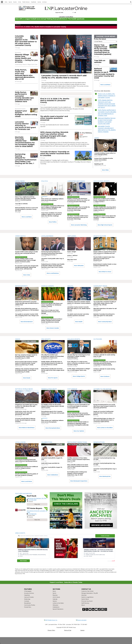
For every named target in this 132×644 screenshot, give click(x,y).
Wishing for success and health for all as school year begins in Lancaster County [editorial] (78, 406)
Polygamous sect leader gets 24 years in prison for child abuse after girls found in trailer (26, 406)
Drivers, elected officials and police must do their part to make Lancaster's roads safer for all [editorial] (78, 414)
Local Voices (20, 442)
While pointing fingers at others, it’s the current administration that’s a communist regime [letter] (104, 420)
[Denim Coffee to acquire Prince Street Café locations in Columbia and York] (105, 243)
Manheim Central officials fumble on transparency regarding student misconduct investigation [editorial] (78, 423)
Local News (20, 181)
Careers (82, 630)
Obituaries (71, 236)
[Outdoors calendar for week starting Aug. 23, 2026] (105, 346)
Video (96, 138)
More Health (78, 321)
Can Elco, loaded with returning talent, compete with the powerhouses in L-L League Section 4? (104, 208)
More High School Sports (105, 225)
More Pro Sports (53, 377)
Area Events (20, 533)
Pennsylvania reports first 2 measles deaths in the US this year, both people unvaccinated (52, 413)
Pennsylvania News (49, 389)
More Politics (53, 222)
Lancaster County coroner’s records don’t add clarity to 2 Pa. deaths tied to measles (63, 76)
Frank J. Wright (71, 251)
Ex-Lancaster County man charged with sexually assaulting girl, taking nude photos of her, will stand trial (26, 267)
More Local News (105, 84)
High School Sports (102, 181)
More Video (105, 170)
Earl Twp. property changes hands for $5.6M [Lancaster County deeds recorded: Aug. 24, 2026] (26, 356)
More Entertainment (27, 321)
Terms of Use (67, 630)
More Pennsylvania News (53, 428)
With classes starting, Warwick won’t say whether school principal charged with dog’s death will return (54, 135)
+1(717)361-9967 (32, 500)
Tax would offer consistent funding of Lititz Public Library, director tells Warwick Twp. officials (104, 303)
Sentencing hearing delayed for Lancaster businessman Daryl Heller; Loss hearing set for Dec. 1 (25, 158)
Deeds (17, 339)
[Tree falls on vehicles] (113, 62)
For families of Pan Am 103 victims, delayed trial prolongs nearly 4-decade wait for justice (52, 406)
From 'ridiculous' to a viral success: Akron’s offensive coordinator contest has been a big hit (78, 363)
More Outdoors (104, 376)
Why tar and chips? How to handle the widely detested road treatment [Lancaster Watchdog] (78, 208)
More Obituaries (79, 265)
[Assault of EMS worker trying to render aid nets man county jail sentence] (27, 243)
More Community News (105, 321)
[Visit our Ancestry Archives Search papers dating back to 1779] (101, 510)
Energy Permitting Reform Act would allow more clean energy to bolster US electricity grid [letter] (104, 406)
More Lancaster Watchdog (79, 225)
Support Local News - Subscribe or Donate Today (66, 582)
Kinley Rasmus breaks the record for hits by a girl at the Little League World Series (52, 370)
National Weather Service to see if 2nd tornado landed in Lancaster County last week (104, 73)
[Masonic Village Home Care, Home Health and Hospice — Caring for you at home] (34, 54)
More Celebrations (52, 475)
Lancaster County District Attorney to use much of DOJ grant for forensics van (25, 125)
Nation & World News (24, 389)
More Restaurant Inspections (78, 481)
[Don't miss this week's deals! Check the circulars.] (66, 510)
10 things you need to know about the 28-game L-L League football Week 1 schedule (104, 217)
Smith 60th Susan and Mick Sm (50, 463)
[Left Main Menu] (2, 2)
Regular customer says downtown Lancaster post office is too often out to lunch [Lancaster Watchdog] (78, 200)
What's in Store (100, 236)
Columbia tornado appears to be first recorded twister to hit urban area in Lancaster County (26, 40)
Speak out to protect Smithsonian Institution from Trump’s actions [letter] (103, 413)
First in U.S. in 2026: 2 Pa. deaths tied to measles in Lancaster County (41, 27)
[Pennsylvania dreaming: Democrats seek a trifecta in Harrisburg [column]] (27, 450)
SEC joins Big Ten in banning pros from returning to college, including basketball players (78, 356)
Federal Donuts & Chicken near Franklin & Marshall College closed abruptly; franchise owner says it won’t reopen (52, 265)
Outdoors (98, 339)
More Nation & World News (26, 427)
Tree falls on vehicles (99, 61)
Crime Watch (20, 236)
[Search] (131, 2)
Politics (44, 181)
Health (70, 286)
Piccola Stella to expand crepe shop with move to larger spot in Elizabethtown (104, 258)
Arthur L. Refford (72, 255)
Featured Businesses (23, 493)
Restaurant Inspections (77, 442)
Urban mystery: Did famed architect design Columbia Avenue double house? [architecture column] (51, 320)
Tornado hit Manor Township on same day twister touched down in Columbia (55, 153)
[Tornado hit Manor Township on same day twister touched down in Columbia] (83, 155)
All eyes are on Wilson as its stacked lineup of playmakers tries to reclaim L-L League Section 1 (104, 200)
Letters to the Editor (102, 389)
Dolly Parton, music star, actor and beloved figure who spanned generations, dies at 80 (25, 74)
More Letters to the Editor (105, 427)
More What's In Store (105, 271)
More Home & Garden (53, 328)
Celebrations (46, 442)
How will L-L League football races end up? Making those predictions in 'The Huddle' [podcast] (50, 19)
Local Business (47, 236)
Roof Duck (31, 496)
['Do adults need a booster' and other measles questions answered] (83, 120)
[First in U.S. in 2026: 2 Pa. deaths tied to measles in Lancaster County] (83, 102)
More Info (37, 504)
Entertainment (21, 286)
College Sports (73, 339)
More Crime (26, 275)
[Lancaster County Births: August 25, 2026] (53, 450)
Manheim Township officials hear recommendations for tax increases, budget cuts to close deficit (25, 141)
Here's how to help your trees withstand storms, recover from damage (50, 312)
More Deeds (26, 378)
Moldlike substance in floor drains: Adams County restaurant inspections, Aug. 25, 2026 (78, 459)
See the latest (101, 39)
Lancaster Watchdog (76, 181)
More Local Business (53, 273)
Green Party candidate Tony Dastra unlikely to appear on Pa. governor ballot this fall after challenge (51, 214)
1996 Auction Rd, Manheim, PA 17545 (36, 498)
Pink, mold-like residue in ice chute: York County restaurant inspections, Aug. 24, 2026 (77, 466)
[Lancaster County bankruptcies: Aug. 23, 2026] (105, 450)
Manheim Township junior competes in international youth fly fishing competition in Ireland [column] (104, 363)
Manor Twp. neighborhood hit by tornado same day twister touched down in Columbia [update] (102, 49)
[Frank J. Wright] (79, 243)
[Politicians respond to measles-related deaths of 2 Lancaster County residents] (79, 293)
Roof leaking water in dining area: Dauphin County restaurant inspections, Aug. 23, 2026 (77, 473)
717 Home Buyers (34, 508)
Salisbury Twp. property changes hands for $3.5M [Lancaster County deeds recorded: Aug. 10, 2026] (26, 370)
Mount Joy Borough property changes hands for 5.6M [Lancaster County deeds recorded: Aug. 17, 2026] (26, 363)
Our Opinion (72, 389)
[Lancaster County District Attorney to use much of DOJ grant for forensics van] (34, 123)
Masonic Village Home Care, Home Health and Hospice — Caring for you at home (26, 58)
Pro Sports (46, 339)
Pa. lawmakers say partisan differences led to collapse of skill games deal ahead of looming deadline (52, 207)
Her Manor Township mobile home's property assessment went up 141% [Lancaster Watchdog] (77, 217)
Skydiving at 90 (98, 164)
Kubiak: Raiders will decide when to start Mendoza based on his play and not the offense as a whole (52, 363)
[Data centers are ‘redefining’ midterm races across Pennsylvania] (53, 188)
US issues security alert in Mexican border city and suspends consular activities (25, 420)
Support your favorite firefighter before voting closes (26, 113)
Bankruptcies (99, 442)
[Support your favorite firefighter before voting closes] (34, 110)
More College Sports (79, 376)
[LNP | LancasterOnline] (66, 8)
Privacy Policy (51, 630)
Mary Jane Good (72, 259)
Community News (100, 286)
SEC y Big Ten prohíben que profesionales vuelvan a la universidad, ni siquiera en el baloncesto (52, 356)
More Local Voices (26, 481)
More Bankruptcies (105, 476)
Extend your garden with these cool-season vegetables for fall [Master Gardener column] (52, 305)
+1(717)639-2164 (32, 514)
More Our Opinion (79, 431)
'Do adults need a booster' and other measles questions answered (54, 118)
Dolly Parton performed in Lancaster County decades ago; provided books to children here (24, 97)
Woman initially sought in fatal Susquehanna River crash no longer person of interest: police (25, 260)
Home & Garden (47, 286)
